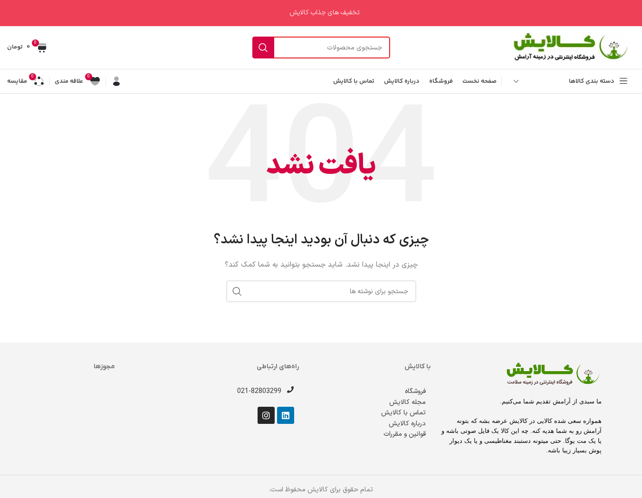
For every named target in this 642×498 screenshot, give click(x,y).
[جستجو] (263, 47)
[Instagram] (266, 415)
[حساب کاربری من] (116, 81)
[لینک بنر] (321, 13)
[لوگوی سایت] (570, 47)
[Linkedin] (285, 415)
